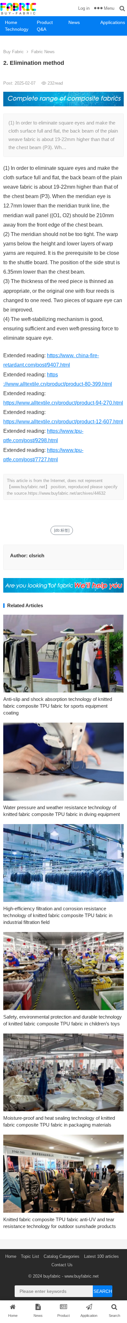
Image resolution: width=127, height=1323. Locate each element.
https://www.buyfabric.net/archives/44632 (67, 493)
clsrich (36, 555)
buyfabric (52, 1276)
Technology (16, 29)
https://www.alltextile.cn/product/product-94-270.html (63, 403)
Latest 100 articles (101, 1256)
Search (102, 1291)
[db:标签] (61, 530)
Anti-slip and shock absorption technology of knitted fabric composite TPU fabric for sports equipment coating (57, 705)
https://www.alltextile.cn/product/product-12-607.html (63, 421)
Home (11, 22)
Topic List (30, 1256)
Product (45, 22)
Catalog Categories (61, 1256)
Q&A (41, 29)
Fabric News (43, 51)
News (74, 22)
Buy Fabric (13, 51)
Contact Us (62, 1264)
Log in (84, 8)
